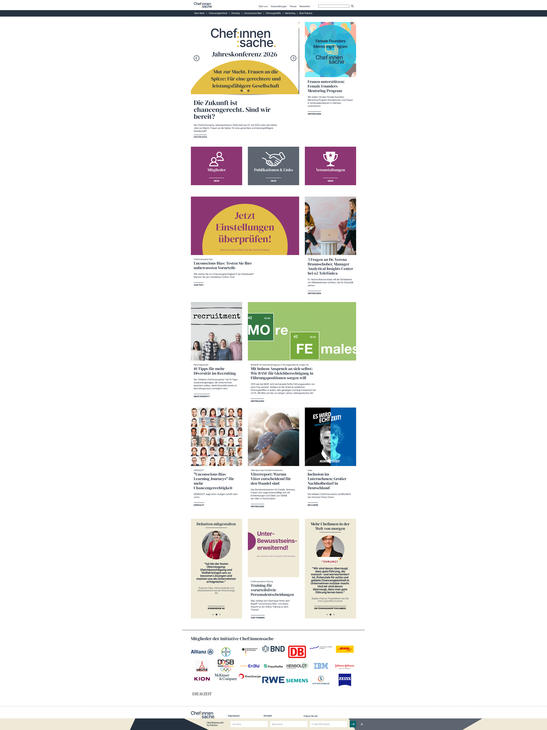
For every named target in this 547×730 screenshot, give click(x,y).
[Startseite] (203, 5)
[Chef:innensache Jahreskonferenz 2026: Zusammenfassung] (271, 58)
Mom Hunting (343, 608)
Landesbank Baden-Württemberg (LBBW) (229, 608)
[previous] (196, 58)
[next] (293, 58)
